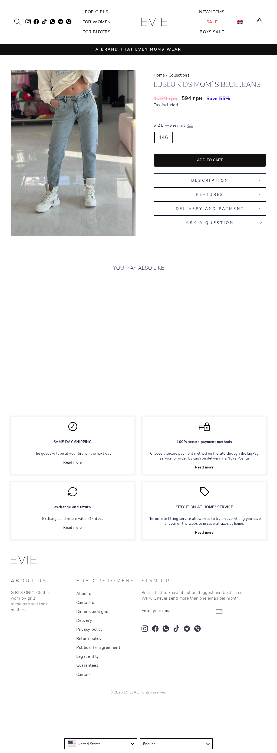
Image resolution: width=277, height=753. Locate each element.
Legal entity (87, 656)
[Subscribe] (219, 611)
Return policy (89, 638)
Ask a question (210, 222)
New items (212, 12)
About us (85, 593)
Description (210, 180)
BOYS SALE (212, 32)
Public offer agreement (98, 647)
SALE (212, 22)
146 (163, 137)
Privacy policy (89, 629)
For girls (96, 12)
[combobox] (100, 743)
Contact (83, 674)
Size (170, 125)
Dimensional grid (92, 611)
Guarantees (87, 665)
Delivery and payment (210, 208)
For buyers (97, 32)
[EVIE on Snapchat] (166, 628)
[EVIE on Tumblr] (187, 628)
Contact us (86, 602)
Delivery (84, 620)
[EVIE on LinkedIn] (197, 628)
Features (210, 194)
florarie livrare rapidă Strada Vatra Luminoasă (138, 707)
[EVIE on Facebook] (155, 628)
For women (97, 22)
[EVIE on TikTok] (176, 628)
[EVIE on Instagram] (144, 628)
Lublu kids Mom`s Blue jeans (37, 368)
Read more (72, 462)
